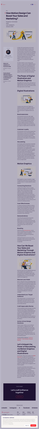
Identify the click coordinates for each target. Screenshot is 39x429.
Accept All (33, 425)
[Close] (36, 417)
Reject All (27, 425)
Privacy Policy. (11, 423)
